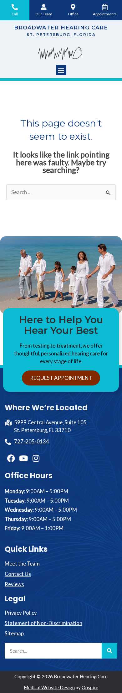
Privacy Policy (21, 613)
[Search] (109, 651)
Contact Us (18, 574)
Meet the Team (22, 563)
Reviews (14, 584)
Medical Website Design (49, 687)
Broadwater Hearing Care (61, 27)
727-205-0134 (31, 441)
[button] (61, 70)
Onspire (90, 687)
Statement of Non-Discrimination (43, 623)
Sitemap (14, 633)
